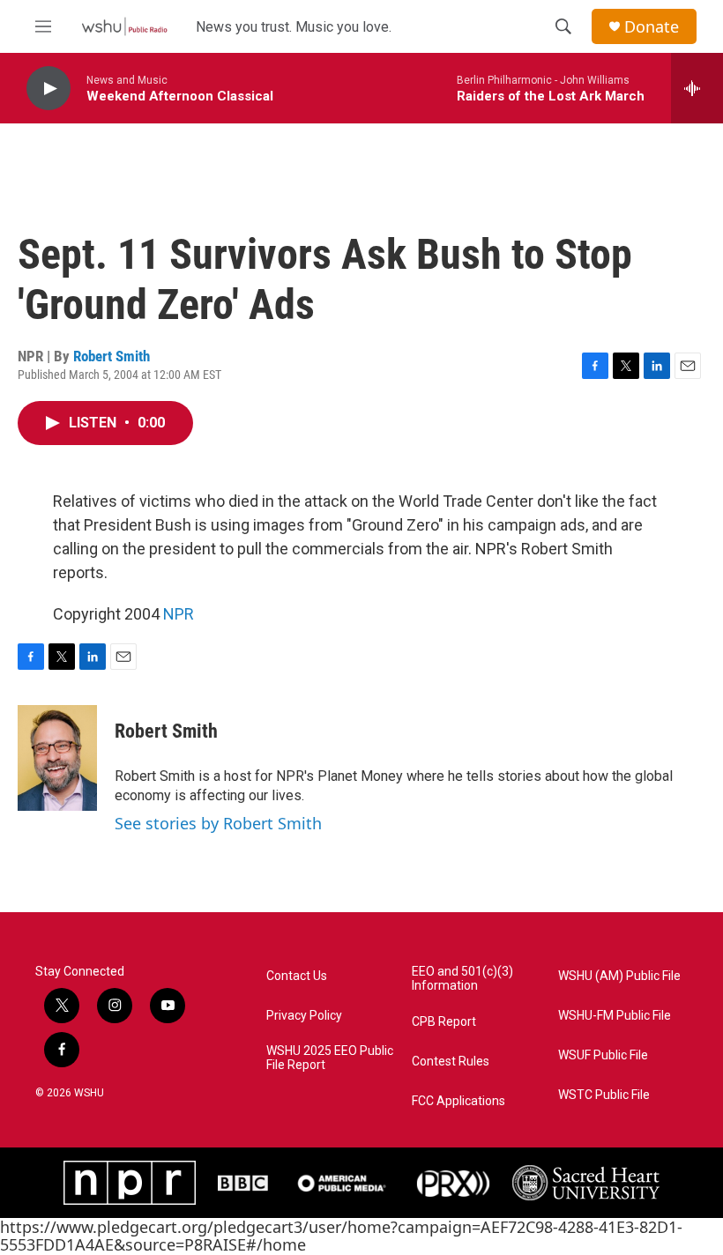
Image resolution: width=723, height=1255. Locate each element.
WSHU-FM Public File (614, 1015)
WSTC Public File (604, 1095)
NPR (178, 614)
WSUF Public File (603, 1055)
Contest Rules (450, 1061)
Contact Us (296, 976)
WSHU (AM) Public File (619, 976)
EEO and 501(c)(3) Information (462, 978)
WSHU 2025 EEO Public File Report (329, 1058)
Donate (651, 27)
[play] (48, 88)
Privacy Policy (304, 1015)
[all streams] (697, 88)
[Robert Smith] (57, 758)
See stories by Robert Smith (218, 823)
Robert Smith (111, 356)
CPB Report (444, 1022)
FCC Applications (458, 1101)
